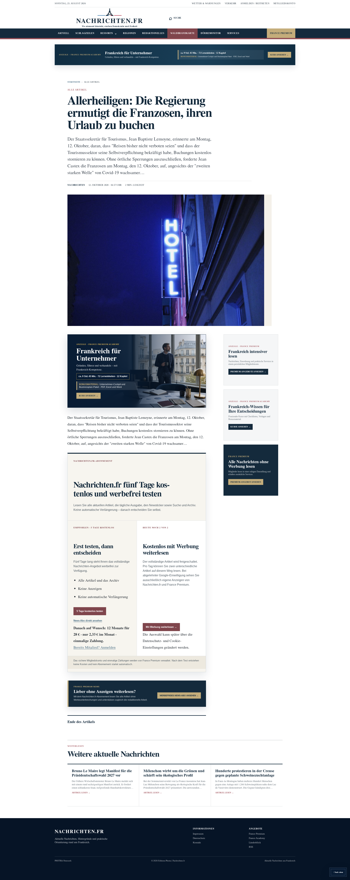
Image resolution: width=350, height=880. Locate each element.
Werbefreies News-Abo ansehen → (179, 695)
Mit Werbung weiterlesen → (161, 627)
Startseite (73, 82)
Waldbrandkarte (182, 33)
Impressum (198, 833)
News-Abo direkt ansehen (87, 620)
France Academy (257, 838)
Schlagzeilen (84, 33)
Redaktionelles (153, 33)
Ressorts (108, 33)
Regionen (129, 33)
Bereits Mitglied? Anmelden (94, 647)
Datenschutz (199, 838)
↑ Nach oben (338, 872)
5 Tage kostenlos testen (90, 611)
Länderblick (255, 842)
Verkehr (230, 3)
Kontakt (197, 842)
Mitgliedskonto (284, 3)
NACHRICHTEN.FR (79, 831)
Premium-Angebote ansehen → (248, 372)
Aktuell (63, 33)
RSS (251, 847)
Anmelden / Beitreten (255, 3)
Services (233, 33)
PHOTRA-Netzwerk (63, 861)
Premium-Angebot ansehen (245, 482)
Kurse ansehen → (240, 427)
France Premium (281, 33)
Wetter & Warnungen (206, 3)
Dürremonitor (211, 33)
